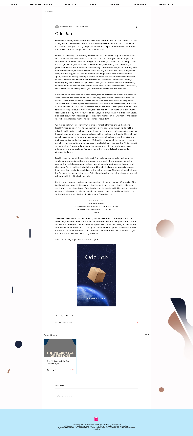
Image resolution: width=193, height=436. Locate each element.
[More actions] (136, 26)
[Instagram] (96, 419)
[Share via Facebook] (56, 315)
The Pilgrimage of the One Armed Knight (58, 362)
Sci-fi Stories (48, 11)
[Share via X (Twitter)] (62, 315)
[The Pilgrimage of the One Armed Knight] (60, 348)
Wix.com (118, 424)
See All (146, 335)
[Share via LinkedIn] (67, 315)
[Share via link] (73, 315)
